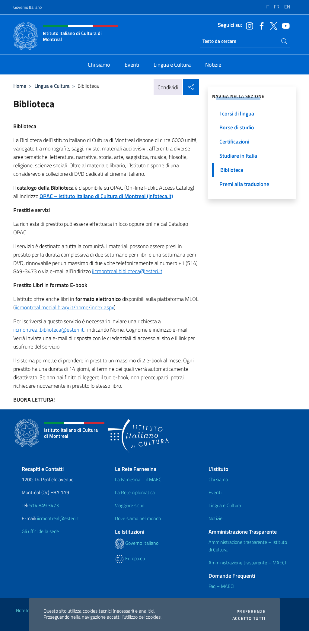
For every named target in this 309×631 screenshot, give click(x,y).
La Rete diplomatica (135, 492)
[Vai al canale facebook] (260, 25)
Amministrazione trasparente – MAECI (247, 562)
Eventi (215, 492)
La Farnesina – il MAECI (139, 479)
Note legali (26, 610)
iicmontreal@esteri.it (58, 518)
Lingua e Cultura (52, 86)
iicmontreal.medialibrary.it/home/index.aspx (64, 307)
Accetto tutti (249, 618)
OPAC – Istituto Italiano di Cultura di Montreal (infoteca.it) (106, 196)
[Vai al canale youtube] (284, 25)
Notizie (215, 518)
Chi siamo (218, 479)
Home (19, 86)
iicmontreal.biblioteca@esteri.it (127, 271)
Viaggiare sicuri (129, 505)
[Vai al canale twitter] (272, 25)
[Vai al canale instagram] (248, 25)
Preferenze (251, 611)
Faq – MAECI (221, 586)
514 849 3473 (44, 505)
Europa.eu (134, 558)
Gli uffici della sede (40, 531)
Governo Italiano (27, 7)
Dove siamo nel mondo (138, 518)
